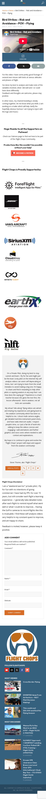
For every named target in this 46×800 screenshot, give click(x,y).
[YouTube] (7, 670)
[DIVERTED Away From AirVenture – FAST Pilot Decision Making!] (13, 699)
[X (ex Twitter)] (17, 670)
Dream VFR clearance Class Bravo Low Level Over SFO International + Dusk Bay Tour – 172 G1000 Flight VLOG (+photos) (32, 769)
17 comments (28, 735)
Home (4, 10)
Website (8, 600)
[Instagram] (12, 670)
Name (7, 578)
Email (7, 589)
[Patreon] (27, 670)
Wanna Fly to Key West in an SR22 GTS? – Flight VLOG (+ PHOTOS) (31, 729)
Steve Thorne (17, 26)
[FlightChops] (22, 645)
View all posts (13, 468)
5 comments (27, 780)
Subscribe (23, 59)
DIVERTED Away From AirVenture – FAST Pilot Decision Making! (32, 699)
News (11, 10)
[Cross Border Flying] (13, 686)
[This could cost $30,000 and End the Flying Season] (13, 712)
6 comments (27, 755)
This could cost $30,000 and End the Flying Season (32, 710)
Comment (9, 548)
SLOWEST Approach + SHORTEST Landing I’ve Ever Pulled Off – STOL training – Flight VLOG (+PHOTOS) (32, 746)
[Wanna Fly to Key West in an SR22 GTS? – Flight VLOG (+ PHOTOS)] (13, 729)
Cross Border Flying (31, 682)
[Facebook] (22, 670)
